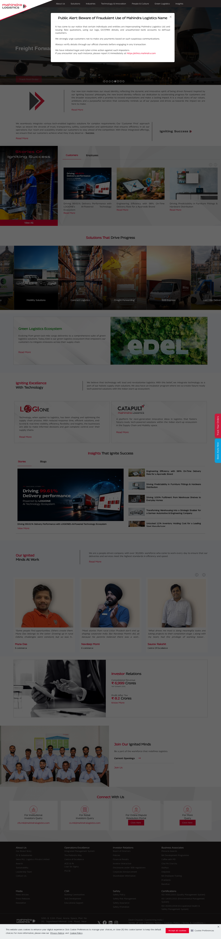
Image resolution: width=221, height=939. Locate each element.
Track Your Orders (217, 425)
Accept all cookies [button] (177, 930)
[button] (202, 930)
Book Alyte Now (217, 450)
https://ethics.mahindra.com (141, 53)
